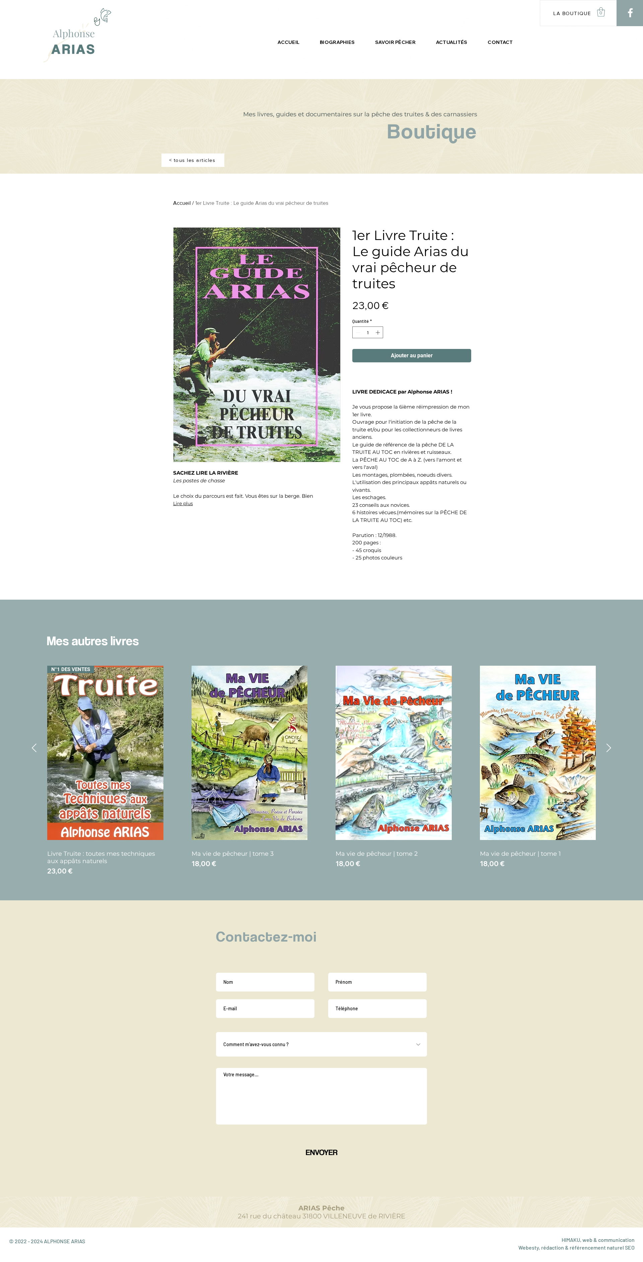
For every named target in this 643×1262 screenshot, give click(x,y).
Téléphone (340, 993)
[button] (601, 11)
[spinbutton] (367, 332)
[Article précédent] (34, 747)
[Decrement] (357, 332)
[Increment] (378, 332)
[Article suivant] (608, 747)
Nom (221, 967)
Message (226, 1062)
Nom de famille (344, 967)
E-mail (223, 993)
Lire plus (183, 503)
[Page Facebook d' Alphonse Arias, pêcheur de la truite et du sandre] (630, 13)
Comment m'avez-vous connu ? (249, 1026)
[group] (321, 769)
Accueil (182, 203)
